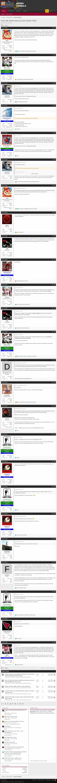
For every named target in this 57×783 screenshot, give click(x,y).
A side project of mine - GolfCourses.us (13, 758)
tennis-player (39, 713)
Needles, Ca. (9, 304)
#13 (54, 331)
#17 (54, 434)
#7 (54, 185)
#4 (54, 105)
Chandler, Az (10, 155)
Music (5, 728)
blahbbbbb (24, 772)
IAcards (46, 711)
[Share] (53, 28)
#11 (54, 284)
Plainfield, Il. (10, 482)
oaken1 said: (17, 437)
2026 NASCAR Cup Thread (10, 737)
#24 (54, 618)
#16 (54, 405)
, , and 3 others (27, 208)
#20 (54, 513)
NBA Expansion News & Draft (10, 716)
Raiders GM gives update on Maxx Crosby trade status (17, 686)
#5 (54, 132)
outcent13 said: (18, 108)
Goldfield (50, 711)
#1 (54, 27)
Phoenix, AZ (10, 402)
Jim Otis (32, 710)
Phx (11, 558)
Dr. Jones (44, 713)
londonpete (41, 711)
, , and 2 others (26, 402)
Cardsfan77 (45, 710)
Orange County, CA (8, 664)
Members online (34, 707)
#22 (54, 562)
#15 (54, 382)
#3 (54, 83)
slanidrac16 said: (18, 489)
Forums (3, 10)
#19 (54, 486)
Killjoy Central (9, 79)
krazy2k (37, 711)
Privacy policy (48, 780)
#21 (54, 538)
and (22, 101)
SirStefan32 (52, 713)
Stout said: (17, 86)
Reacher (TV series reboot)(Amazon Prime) (14, 721)
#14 (54, 360)
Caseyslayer (36, 710)
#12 (54, 308)
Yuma (41, 710)
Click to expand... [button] (35, 173)
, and (24, 79)
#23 (54, 591)
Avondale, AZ (9, 255)
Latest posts (5, 707)
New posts (3, 14)
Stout (3, 22)
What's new (11, 10)
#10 (54, 259)
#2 (54, 54)
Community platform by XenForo (12, 781)
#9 (54, 236)
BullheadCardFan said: (19, 162)
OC (11, 232)
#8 (54, 212)
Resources (18, 10)
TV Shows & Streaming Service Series (12, 724)
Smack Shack (7, 744)
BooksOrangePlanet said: (20, 385)
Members (25, 10)
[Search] (55, 11)
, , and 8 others (26, 356)
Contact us (34, 780)
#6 (54, 159)
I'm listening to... (8, 726)
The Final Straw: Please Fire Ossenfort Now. (14, 747)
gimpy (48, 713)
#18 (54, 461)
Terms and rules (41, 780)
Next (6, 25)
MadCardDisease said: (19, 188)
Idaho (11, 582)
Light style (4, 780)
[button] (7, 11)
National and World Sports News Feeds (23, 677)
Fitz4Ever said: (18, 594)
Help (53, 780)
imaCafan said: (18, 311)
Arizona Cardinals (7, 714)
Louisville (10, 638)
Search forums (9, 14)
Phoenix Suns (7, 719)
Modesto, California (8, 426)
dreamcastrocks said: (19, 516)
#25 (54, 642)
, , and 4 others (27, 51)
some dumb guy (51, 710)
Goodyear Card (33, 713)
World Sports (7, 740)
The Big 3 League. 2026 (9, 742)
